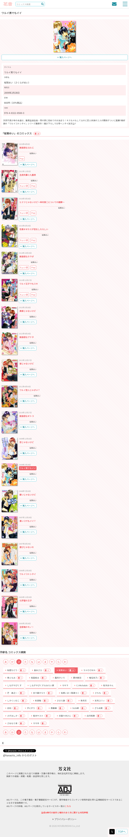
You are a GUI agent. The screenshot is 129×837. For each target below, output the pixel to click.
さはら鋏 (64, 700)
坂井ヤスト (41, 715)
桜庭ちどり (16, 670)
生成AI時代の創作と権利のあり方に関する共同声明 (64, 812)
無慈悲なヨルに (27, 147)
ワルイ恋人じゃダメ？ (30, 390)
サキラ (65, 685)
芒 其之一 (15, 692)
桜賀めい (66, 670)
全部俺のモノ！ (27, 626)
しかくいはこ (16, 700)
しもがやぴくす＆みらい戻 (42, 685)
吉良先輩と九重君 (28, 174)
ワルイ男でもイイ (28, 468)
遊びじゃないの (27, 547)
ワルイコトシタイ (28, 574)
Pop (22, 158)
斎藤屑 (57, 708)
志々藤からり (42, 692)
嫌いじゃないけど (28, 494)
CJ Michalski (85, 685)
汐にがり (34, 708)
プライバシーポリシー (65, 819)
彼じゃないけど (27, 363)
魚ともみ (14, 677)
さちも (101, 692)
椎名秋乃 (96, 677)
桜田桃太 (38, 677)
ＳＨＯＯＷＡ (92, 670)
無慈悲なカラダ (27, 256)
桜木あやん (108, 685)
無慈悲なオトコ (27, 416)
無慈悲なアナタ (27, 337)
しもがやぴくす (14, 685)
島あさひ (41, 670)
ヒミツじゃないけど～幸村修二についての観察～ (42, 202)
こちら (68, 806)
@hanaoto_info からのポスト (20, 755)
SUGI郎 (78, 708)
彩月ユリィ (103, 700)
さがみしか (15, 715)
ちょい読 (24, 185)
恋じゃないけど (27, 442)
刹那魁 (41, 700)
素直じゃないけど (28, 310)
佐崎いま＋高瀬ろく (73, 692)
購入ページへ (65, 57)
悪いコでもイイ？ (28, 520)
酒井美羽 (77, 677)
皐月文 (84, 700)
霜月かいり (60, 677)
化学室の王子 (26, 600)
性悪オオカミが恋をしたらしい (34, 229)
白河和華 (94, 715)
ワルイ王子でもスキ (29, 283)
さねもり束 (15, 723)
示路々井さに (68, 715)
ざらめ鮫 (102, 708)
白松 (12, 708)
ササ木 (39, 723)
